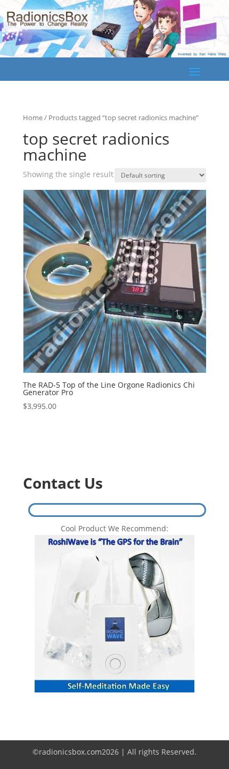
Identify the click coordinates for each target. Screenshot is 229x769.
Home (33, 117)
